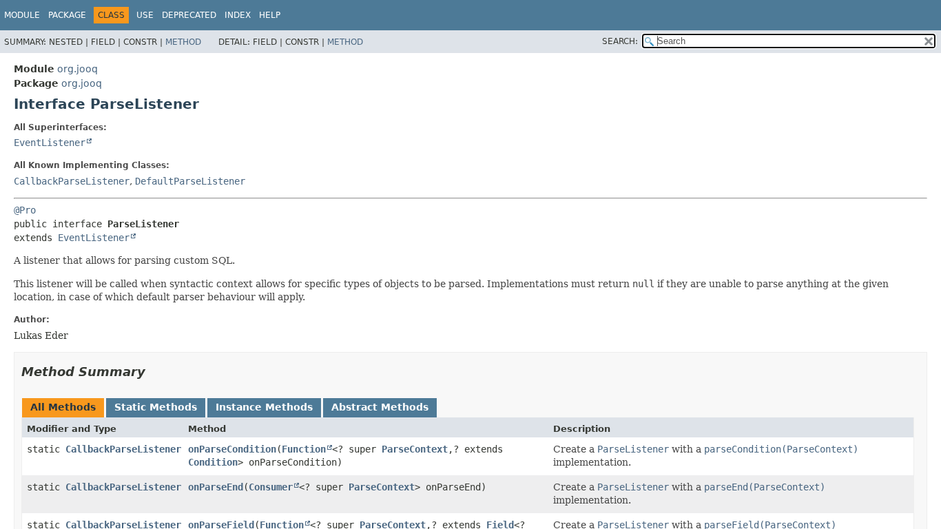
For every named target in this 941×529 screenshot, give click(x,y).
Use (145, 15)
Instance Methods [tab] (264, 407)
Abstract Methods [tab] (379, 407)
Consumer (271, 486)
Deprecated (189, 15)
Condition (213, 462)
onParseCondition (232, 449)
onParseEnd (215, 486)
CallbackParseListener (72, 181)
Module (22, 15)
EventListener (49, 142)
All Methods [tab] (63, 407)
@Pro (25, 210)
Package (67, 15)
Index (238, 15)
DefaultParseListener (190, 181)
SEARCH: (620, 41)
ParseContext (415, 449)
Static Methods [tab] (155, 407)
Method (183, 42)
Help (269, 15)
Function (304, 449)
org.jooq (77, 68)
